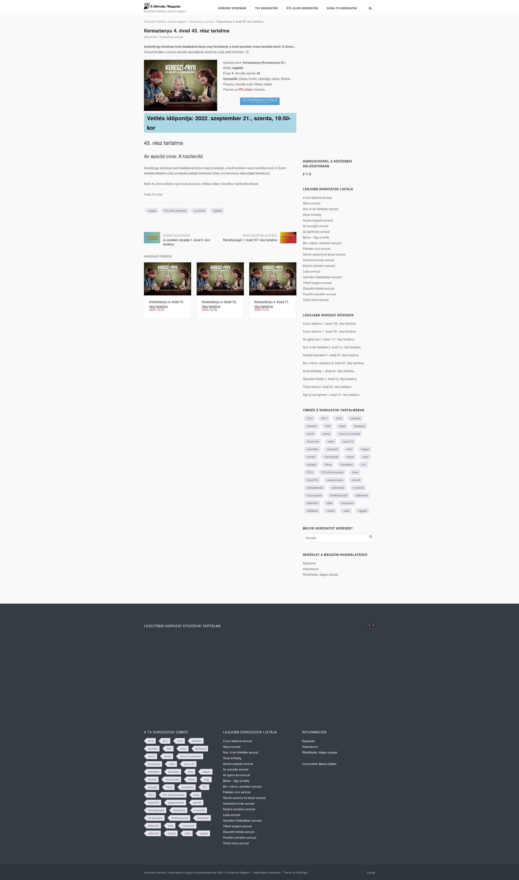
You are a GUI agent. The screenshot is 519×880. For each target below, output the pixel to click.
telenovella (338, 487)
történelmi (312, 503)
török (329, 503)
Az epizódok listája (260, 101)
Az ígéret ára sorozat (316, 232)
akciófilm (355, 418)
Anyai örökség (312, 214)
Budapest (359, 426)
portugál (311, 464)
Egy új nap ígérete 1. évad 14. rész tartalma (331, 395)
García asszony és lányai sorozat (324, 254)
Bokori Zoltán (327, 764)
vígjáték (217, 210)
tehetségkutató (315, 487)
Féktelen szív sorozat (316, 249)
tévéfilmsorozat (338, 495)
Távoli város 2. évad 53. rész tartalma (327, 387)
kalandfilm (312, 449)
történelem (362, 495)
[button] (373, 625)
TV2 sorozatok (266, 8)
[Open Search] (370, 8)
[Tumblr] (310, 174)
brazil (342, 426)
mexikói (311, 456)
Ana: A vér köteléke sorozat (320, 209)
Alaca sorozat (311, 203)
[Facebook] (304, 174)
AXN (327, 426)
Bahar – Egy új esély (316, 237)
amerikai (311, 426)
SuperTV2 (312, 480)
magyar (152, 210)
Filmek (371, 873)
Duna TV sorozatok (342, 8)
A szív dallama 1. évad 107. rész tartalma (329, 331)
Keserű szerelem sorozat (319, 266)
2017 (324, 418)
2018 (339, 418)
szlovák (356, 480)
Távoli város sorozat (316, 300)
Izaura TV (348, 441)
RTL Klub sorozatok (302, 8)
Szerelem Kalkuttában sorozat (322, 277)
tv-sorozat (199, 210)
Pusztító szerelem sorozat (319, 294)
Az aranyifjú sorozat (315, 226)
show (355, 472)
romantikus (346, 464)
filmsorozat (313, 441)
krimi (349, 449)
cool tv (310, 433)
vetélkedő (312, 510)
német (350, 456)
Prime (328, 464)
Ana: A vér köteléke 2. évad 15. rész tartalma (332, 347)
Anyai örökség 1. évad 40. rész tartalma (328, 371)
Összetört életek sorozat (318, 288)
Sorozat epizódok (232, 8)
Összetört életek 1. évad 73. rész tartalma (330, 379)
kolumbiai (332, 449)
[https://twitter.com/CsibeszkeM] (307, 174)
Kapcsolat (309, 563)
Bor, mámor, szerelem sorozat (322, 243)
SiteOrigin (302, 872)
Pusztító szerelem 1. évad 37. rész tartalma (331, 355)
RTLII (310, 472)
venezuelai (347, 503)
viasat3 (331, 510)
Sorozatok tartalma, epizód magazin (165, 21)
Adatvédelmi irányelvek (267, 872)
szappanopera (335, 480)
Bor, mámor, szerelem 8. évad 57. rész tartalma (333, 363)
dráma (326, 433)
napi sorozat (331, 456)
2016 (310, 418)
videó (346, 510)
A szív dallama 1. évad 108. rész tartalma (329, 323)
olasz (366, 456)
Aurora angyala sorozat (318, 220)
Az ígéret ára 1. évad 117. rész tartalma (328, 339)
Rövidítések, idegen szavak (320, 574)
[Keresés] (371, 537)
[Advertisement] (333, 88)
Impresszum (311, 569)
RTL (363, 464)
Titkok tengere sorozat (317, 283)
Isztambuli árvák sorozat (318, 260)
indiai (331, 441)
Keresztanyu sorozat (201, 21)
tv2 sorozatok (314, 495)
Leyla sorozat (311, 271)
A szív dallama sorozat (317, 197)
